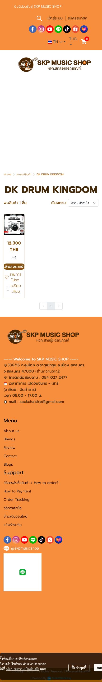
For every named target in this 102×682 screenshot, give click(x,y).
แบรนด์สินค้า (24, 174)
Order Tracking (16, 499)
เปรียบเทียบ (16, 288)
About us (11, 430)
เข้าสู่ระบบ (55, 18)
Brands (9, 439)
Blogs (8, 464)
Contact (10, 456)
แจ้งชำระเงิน (13, 524)
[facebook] (33, 29)
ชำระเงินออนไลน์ (15, 516)
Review (9, 447)
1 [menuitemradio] (51, 306)
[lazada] (84, 29)
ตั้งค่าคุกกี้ (78, 667)
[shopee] (75, 29)
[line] (58, 29)
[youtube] (50, 29)
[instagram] (41, 29)
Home (7, 174)
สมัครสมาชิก (77, 18)
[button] (39, 18)
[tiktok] (67, 29)
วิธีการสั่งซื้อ (13, 508)
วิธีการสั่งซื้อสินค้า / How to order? (31, 482)
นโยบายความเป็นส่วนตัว (22, 669)
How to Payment (17, 491)
